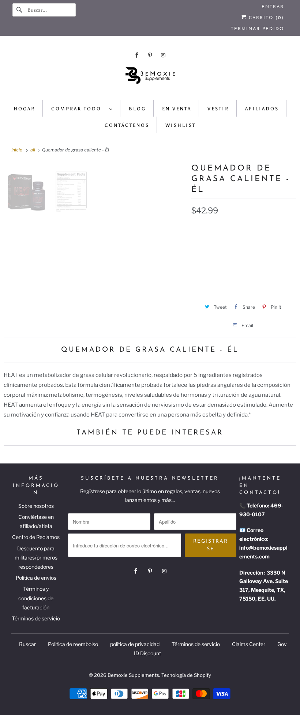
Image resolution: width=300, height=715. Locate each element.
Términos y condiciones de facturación (35, 598)
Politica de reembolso (73, 644)
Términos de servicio (36, 618)
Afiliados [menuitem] (262, 108)
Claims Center (248, 644)
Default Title (214, 244)
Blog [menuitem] (137, 108)
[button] (244, 268)
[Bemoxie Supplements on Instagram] (163, 55)
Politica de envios (36, 578)
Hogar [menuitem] (24, 108)
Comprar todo (78, 108)
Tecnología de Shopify (186, 675)
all (33, 150)
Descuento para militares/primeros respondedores (36, 557)
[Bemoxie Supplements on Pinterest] (150, 55)
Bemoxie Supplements (133, 675)
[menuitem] (82, 108)
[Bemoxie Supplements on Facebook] (137, 55)
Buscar (27, 644)
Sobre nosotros (36, 506)
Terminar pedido (257, 29)
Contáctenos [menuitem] (127, 125)
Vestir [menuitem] (218, 108)
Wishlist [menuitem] (180, 125)
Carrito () (265, 18)
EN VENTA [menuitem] (176, 108)
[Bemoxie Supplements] (150, 78)
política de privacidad (135, 644)
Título (199, 228)
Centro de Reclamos (36, 537)
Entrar (273, 7)
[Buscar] (19, 9)
